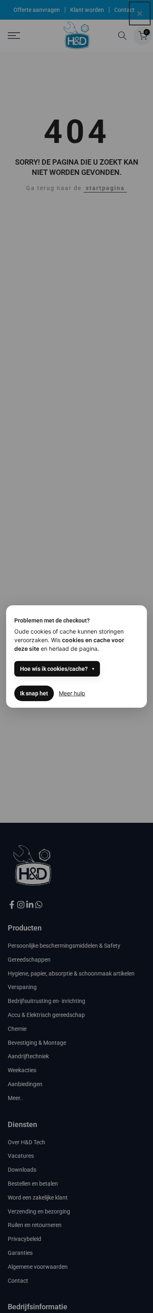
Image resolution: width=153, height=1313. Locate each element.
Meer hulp (72, 693)
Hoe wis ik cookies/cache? (54, 669)
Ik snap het (34, 693)
